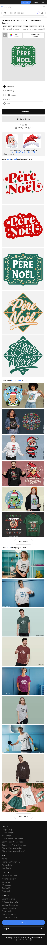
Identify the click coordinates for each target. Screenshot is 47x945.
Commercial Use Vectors (12, 842)
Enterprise (6, 882)
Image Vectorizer (9, 908)
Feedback (6, 891)
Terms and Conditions (11, 862)
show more (7, 154)
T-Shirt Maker (7, 911)
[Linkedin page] (30, 940)
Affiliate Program (9, 879)
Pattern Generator (9, 917)
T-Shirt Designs (8, 832)
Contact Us (6, 888)
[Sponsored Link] (11, 141)
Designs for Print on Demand (14, 845)
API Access (6, 885)
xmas (41, 26)
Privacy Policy (7, 865)
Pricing (4, 859)
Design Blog (7, 829)
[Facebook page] (20, 940)
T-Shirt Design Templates (12, 839)
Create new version (35, 35)
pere (4, 26)
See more (23, 542)
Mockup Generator (10, 905)
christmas (33, 26)
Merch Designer (8, 899)
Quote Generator (9, 914)
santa (26, 26)
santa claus (17, 26)
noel (9, 26)
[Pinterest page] (23, 940)
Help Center (7, 868)
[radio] (4, 86)
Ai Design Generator (10, 902)
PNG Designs (7, 836)
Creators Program (9, 876)
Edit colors (17, 35)
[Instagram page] (16, 940)
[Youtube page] (27, 940)
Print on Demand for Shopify (14, 851)
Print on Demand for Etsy (12, 848)
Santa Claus (16, 381)
